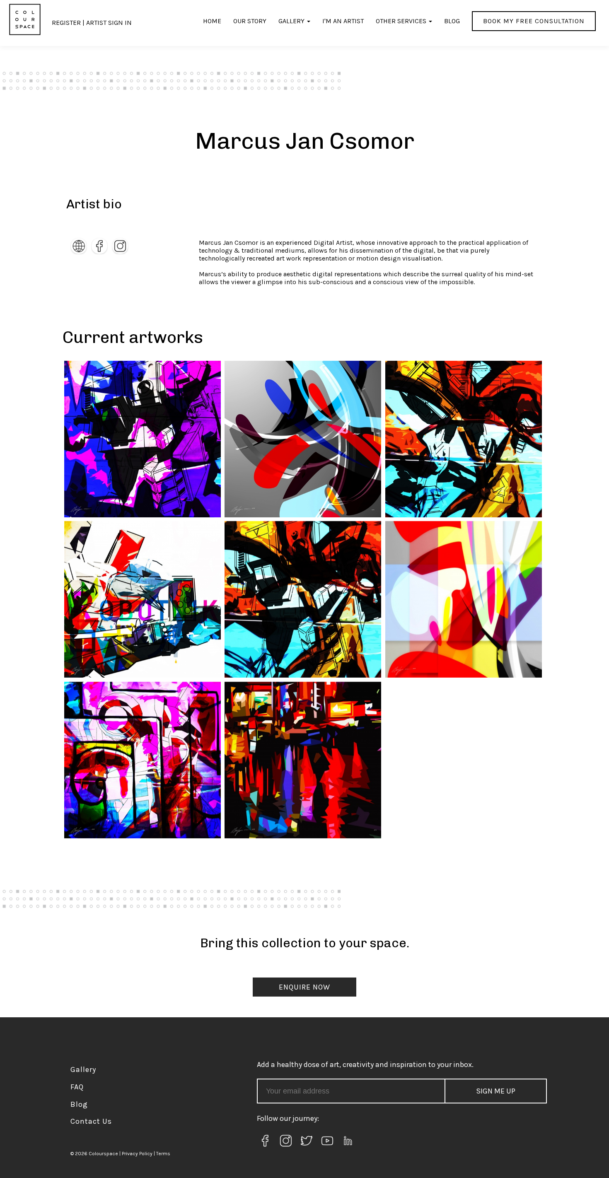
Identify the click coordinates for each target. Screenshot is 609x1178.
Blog (452, 21)
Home (212, 21)
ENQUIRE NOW (304, 987)
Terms (163, 1153)
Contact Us (91, 1121)
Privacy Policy (137, 1153)
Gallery (291, 21)
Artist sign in (109, 23)
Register (66, 23)
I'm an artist (343, 21)
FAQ (77, 1086)
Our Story (249, 21)
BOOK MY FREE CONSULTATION (534, 21)
